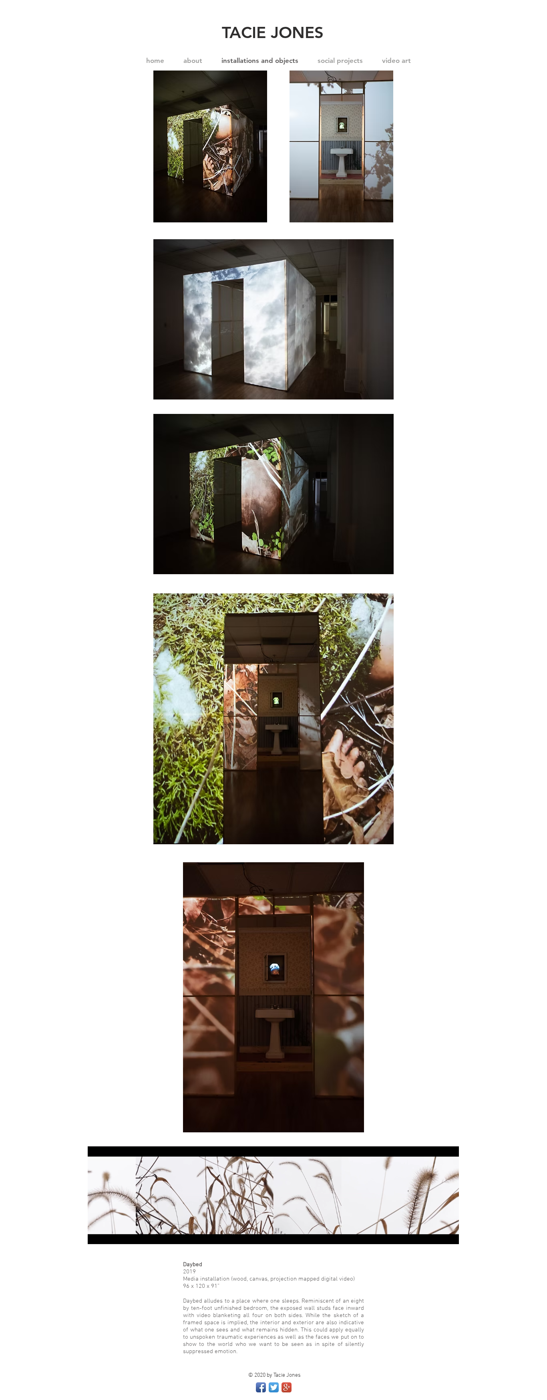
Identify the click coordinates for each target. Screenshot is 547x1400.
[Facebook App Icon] (261, 1387)
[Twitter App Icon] (274, 1387)
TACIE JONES (273, 32)
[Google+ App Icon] (287, 1387)
